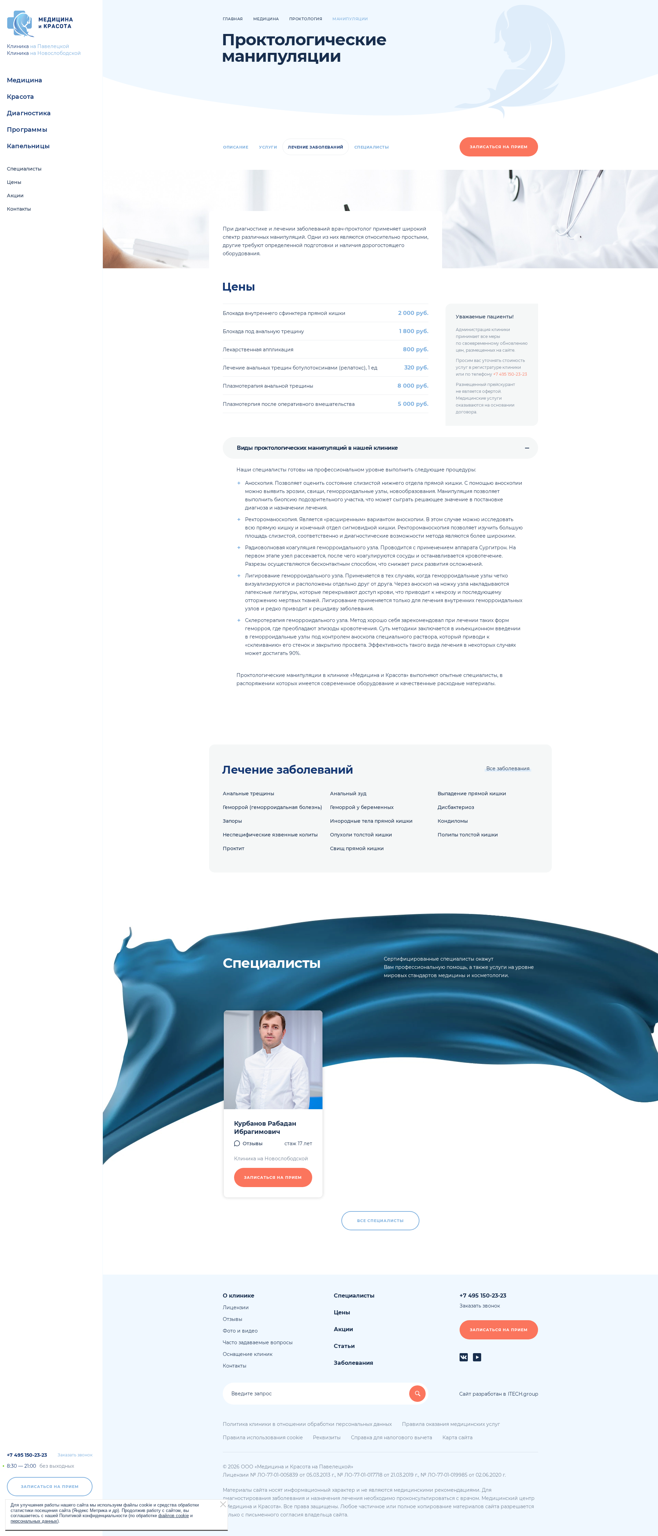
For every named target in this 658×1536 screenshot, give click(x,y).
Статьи (344, 1346)
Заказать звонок (75, 1455)
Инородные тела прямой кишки (371, 821)
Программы (27, 130)
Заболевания (353, 1363)
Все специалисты (380, 1220)
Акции (15, 195)
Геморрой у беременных (362, 807)
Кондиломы (453, 821)
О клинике (238, 1295)
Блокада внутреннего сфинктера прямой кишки (284, 313)
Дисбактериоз (456, 807)
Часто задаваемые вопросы (258, 1342)
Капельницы (28, 146)
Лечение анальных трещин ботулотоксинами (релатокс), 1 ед (300, 368)
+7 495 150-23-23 (27, 1455)
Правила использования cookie (263, 1437)
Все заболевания (507, 768)
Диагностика (29, 113)
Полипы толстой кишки (468, 835)
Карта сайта (457, 1437)
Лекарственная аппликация (258, 350)
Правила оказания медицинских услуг (451, 1424)
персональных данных (34, 1520)
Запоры (232, 821)
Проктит (233, 848)
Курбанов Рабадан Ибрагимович (265, 1128)
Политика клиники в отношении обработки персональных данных (307, 1424)
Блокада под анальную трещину (263, 331)
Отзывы (253, 1143)
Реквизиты (327, 1437)
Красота (20, 97)
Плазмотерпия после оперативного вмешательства (289, 404)
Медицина (24, 80)
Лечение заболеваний (315, 147)
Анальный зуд (348, 793)
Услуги (268, 147)
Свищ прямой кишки (357, 848)
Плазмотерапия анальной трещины (268, 386)
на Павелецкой (49, 46)
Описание (235, 147)
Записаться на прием (50, 1486)
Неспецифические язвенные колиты (270, 835)
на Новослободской (55, 53)
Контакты (19, 209)
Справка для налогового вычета (391, 1437)
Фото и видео (240, 1331)
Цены (14, 182)
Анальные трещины (248, 793)
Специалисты (24, 168)
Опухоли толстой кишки (361, 835)
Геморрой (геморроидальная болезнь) (272, 807)
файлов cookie (173, 1515)
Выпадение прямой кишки (472, 793)
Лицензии (236, 1307)
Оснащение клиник (247, 1354)
